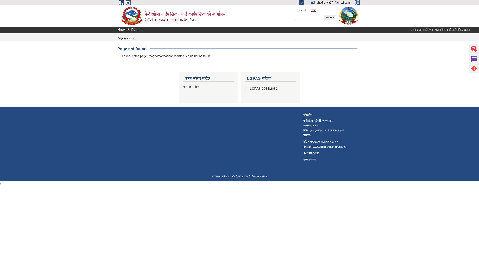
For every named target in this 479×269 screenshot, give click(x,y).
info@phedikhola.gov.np (323, 141)
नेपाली (313, 10)
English (300, 10)
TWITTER (309, 160)
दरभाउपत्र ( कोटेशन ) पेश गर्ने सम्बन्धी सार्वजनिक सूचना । (439, 29)
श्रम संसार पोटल (191, 86)
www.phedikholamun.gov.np (330, 146)
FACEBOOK (311, 153)
